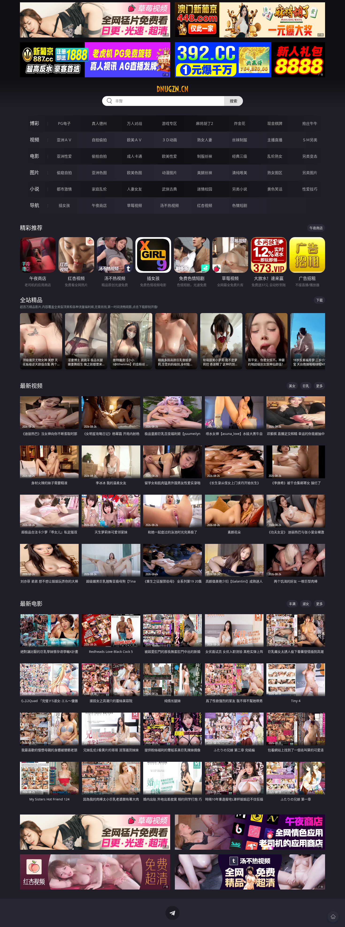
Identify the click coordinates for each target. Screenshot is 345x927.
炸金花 (239, 123)
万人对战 (134, 123)
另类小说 (239, 189)
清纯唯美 (239, 172)
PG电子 (64, 123)
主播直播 (274, 139)
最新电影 (31, 603)
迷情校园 (204, 189)
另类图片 (309, 172)
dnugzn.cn (172, 89)
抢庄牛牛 (309, 123)
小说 (34, 189)
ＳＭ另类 (309, 139)
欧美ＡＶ (134, 139)
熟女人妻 (204, 139)
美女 (292, 386)
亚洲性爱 (64, 156)
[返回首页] (333, 916)
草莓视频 (134, 205)
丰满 (292, 604)
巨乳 (306, 386)
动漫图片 (169, 172)
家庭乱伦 (99, 189)
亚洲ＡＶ (64, 139)
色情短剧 (239, 205)
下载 (319, 300)
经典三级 (239, 156)
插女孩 (64, 205)
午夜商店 (99, 205)
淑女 (306, 604)
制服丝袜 (204, 156)
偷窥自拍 (64, 172)
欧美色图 (134, 172)
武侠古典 (169, 189)
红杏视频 (204, 205)
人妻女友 (134, 189)
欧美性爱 (169, 156)
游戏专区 (169, 123)
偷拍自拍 (99, 156)
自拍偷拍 (99, 139)
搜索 (233, 101)
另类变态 (309, 156)
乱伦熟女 (274, 156)
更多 (319, 386)
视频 (34, 140)
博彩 (34, 123)
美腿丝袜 (204, 172)
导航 (34, 205)
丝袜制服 (239, 139)
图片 (34, 172)
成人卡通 (134, 156)
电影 (34, 156)
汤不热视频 (169, 205)
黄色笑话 (274, 189)
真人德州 (99, 123)
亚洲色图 (99, 172)
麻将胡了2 (204, 123)
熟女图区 (274, 172)
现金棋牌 (274, 123)
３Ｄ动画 (169, 139)
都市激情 (64, 189)
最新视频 (31, 385)
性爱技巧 (309, 189)
